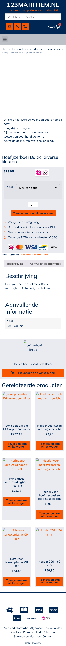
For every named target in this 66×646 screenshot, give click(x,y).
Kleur (10, 186)
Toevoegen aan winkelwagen (33, 213)
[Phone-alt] (25, 26)
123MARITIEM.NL (33, 5)
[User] (17, 26)
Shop (13, 48)
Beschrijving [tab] (15, 263)
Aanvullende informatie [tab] (45, 263)
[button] (5, 39)
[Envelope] (9, 26)
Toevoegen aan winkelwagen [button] (16, 445)
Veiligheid (24, 48)
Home (5, 48)
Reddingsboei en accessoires (47, 48)
